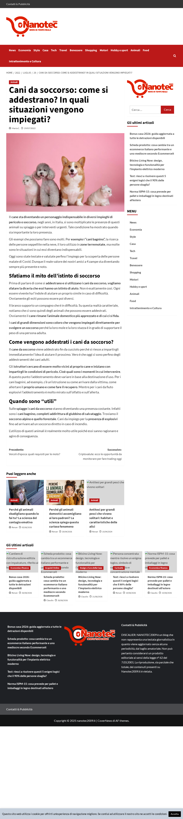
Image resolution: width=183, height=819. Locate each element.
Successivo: (100, 454)
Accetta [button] (175, 814)
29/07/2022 (30, 128)
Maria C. (16, 128)
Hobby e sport (119, 50)
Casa (45, 50)
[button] (174, 56)
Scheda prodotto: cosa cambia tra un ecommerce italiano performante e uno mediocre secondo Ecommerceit (152, 149)
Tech (54, 50)
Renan (15, 527)
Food (146, 50)
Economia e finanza (20, 567)
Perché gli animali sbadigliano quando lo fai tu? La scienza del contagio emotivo (24, 516)
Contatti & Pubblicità (18, 4)
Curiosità (119, 567)
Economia (24, 50)
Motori (104, 50)
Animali (135, 50)
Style (36, 50)
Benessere (76, 50)
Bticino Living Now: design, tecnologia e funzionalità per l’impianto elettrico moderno (147, 165)
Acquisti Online (52, 567)
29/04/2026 (67, 531)
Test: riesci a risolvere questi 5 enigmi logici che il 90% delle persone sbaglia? (148, 180)
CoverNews (105, 720)
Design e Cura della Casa (91, 567)
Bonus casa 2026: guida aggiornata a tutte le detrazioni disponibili (152, 136)
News (12, 50)
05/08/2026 (27, 527)
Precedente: (34, 452)
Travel (63, 50)
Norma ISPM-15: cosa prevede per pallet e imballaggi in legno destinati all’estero (151, 196)
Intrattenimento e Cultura (25, 61)
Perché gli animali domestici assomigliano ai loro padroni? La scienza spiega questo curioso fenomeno (65, 518)
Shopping (91, 50)
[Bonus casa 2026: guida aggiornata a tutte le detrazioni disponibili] (22, 562)
